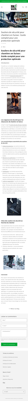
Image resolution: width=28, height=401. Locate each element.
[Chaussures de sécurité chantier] (14, 113)
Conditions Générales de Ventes (10, 357)
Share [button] (4, 46)
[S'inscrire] (23, 391)
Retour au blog (15, 308)
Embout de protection (8, 146)
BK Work (9, 398)
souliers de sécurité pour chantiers (18, 125)
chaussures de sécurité (15, 75)
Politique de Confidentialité (9, 363)
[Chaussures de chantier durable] (14, 207)
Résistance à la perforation (9, 157)
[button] (1, 7)
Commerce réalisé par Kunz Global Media (16, 398)
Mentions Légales (7, 367)
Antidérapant (6, 171)
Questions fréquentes (8, 379)
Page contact (6, 376)
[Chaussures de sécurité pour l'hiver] (14, 262)
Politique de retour (7, 360)
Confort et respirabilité (8, 181)
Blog (4, 382)
